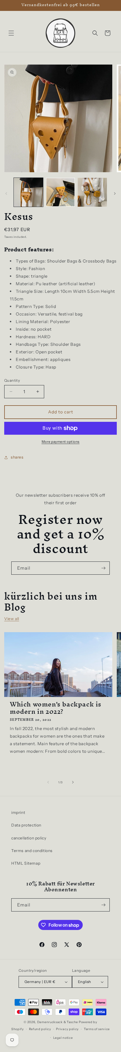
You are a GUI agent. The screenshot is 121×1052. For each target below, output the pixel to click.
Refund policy (40, 1029)
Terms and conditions (32, 850)
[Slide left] (6, 193)
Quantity (12, 380)
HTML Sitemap (25, 863)
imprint (18, 812)
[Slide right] (115, 193)
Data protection (26, 825)
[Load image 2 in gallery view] (60, 192)
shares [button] (17, 457)
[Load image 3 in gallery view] (92, 192)
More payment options (61, 441)
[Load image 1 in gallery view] (28, 192)
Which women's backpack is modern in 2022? (55, 708)
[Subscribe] (103, 568)
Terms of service (97, 1029)
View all (11, 618)
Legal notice (63, 1038)
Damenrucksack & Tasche (57, 1022)
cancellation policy (28, 838)
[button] (11, 33)
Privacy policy (67, 1029)
